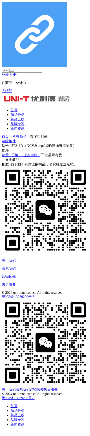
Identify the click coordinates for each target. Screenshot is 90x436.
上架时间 (32, 155)
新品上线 (17, 119)
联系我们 (9, 268)
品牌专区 (17, 124)
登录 (5, 75)
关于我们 (9, 260)
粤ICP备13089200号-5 (18, 297)
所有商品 (19, 136)
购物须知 (9, 276)
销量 (6, 155)
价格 (17, 155)
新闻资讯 (17, 128)
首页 (13, 110)
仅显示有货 (53, 155)
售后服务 (9, 285)
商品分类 (17, 115)
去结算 (7, 91)
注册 (13, 75)
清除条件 (9, 141)
